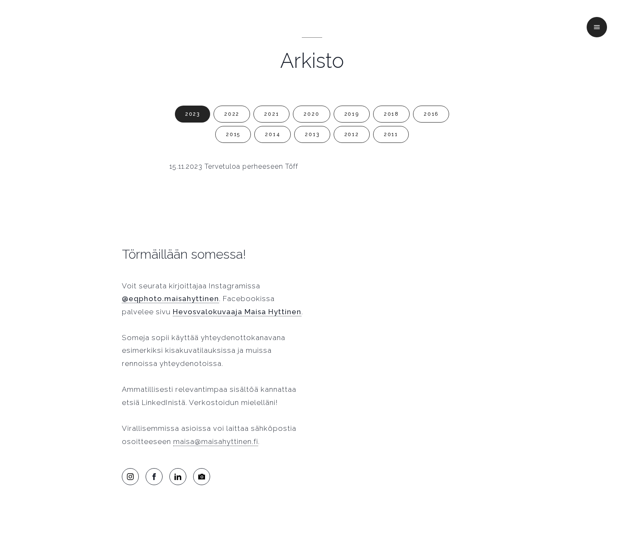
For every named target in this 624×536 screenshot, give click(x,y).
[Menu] (597, 27)
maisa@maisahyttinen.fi (215, 441)
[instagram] (130, 476)
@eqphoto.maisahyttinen (170, 298)
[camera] (201, 476)
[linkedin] (177, 476)
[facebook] (154, 476)
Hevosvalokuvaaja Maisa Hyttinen (237, 311)
